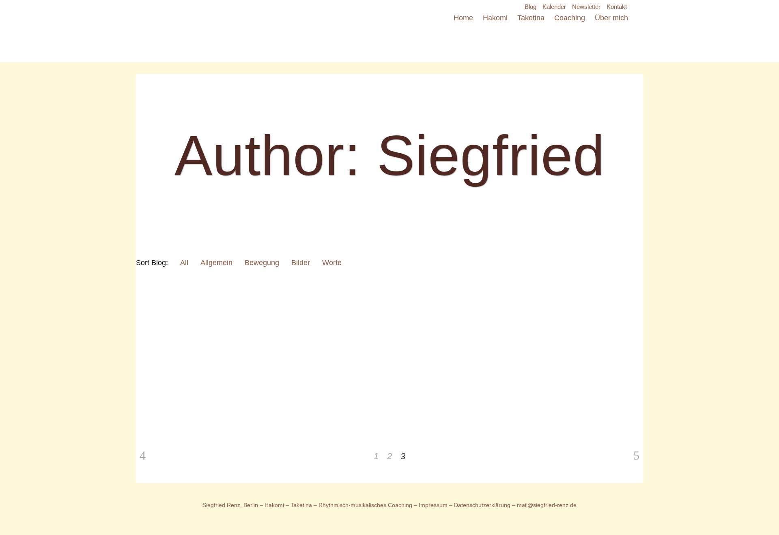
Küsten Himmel (173, 408)
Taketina (301, 505)
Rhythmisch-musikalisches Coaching (365, 505)
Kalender (554, 6)
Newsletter (586, 6)
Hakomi (274, 505)
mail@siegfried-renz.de (547, 505)
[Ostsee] (278, 328)
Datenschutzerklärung (483, 505)
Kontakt (617, 6)
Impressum (433, 505)
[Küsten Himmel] (183, 328)
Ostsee (254, 408)
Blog (530, 6)
